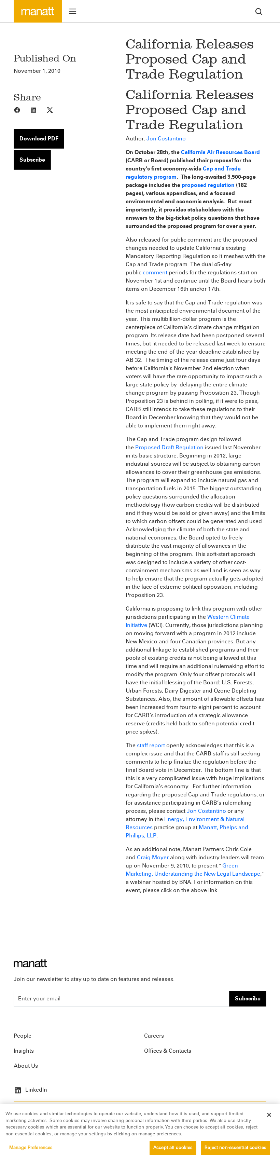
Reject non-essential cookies (235, 1147)
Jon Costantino (166, 138)
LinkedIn (35, 1089)
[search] (258, 11)
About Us (26, 1066)
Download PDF (38, 138)
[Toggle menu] (73, 11)
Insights (24, 1051)
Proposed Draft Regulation (169, 447)
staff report (151, 745)
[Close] (269, 1114)
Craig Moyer (153, 857)
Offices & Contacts (167, 1051)
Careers (154, 1036)
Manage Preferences (31, 1147)
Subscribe (32, 159)
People (22, 1036)
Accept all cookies (173, 1147)
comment (155, 272)
